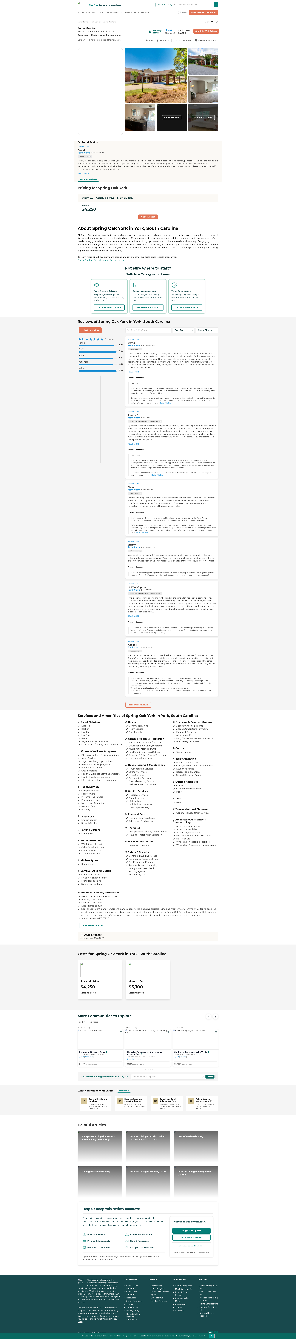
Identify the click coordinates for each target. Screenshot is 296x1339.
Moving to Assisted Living (96, 1171)
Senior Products (133, 1301)
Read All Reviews (88, 179)
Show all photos (205, 117)
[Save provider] (216, 22)
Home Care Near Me (208, 1304)
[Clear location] (203, 1077)
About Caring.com (183, 1286)
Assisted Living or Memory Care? (148, 1171)
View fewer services (93, 925)
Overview (87, 198)
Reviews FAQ (181, 1304)
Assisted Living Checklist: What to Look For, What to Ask (147, 1138)
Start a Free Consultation (203, 12)
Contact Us (180, 1311)
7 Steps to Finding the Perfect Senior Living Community (98, 1138)
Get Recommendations (148, 307)
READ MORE (83, 173)
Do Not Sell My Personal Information (133, 1317)
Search (210, 1077)
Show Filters (205, 330)
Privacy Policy (132, 1311)
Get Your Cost (148, 217)
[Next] (215, 1016)
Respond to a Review (191, 1237)
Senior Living (83, 22)
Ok (211, 1336)
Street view (173, 117)
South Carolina (95, 22)
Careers (178, 1307)
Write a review (91, 330)
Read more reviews (138, 705)
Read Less (123, 1090)
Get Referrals (157, 1298)
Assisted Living (83, 147)
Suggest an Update (191, 1231)
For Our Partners (159, 1301)
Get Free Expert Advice (109, 307)
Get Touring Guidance (187, 307)
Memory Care (125, 198)
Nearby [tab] (81, 1022)
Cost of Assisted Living (190, 1136)
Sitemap (130, 1304)
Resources (131, 1298)
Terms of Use (100, 1319)
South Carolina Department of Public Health (101, 260)
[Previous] (208, 1016)
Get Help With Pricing (206, 31)
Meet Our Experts (183, 1289)
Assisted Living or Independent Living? (195, 1173)
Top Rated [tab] (93, 1022)
